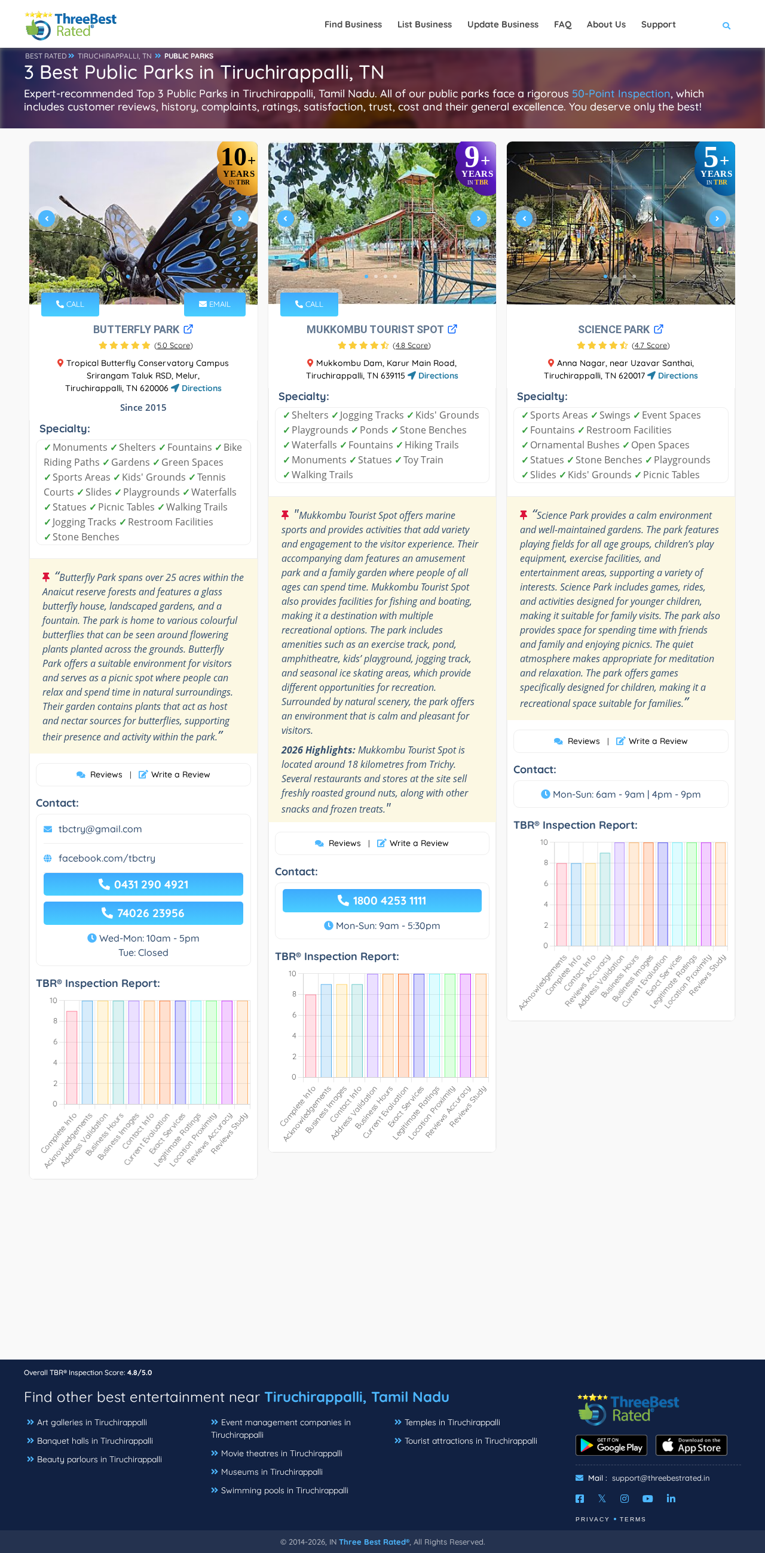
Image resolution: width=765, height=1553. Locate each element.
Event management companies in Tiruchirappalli (281, 1428)
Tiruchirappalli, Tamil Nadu (356, 1397)
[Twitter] (602, 1499)
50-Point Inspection (621, 93)
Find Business (353, 24)
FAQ (562, 24)
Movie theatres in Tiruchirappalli (281, 1453)
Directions (200, 388)
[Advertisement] (382, 1275)
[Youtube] (647, 1499)
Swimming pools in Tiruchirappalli (284, 1490)
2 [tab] (137, 276)
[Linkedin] (671, 1499)
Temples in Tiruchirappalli (452, 1422)
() (173, 345)
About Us (606, 24)
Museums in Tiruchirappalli (272, 1471)
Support (658, 24)
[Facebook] (580, 1499)
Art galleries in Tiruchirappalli (92, 1422)
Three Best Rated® (374, 1541)
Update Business (502, 24)
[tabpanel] (143, 223)
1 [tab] (128, 276)
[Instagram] (624, 1499)
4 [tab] (156, 276)
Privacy (593, 1519)
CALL (74, 304)
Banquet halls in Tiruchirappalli (95, 1440)
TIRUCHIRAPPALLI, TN (115, 55)
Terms (633, 1519)
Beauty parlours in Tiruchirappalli (99, 1459)
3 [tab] (147, 276)
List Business (424, 24)
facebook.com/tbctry (107, 858)
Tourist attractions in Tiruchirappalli (471, 1440)
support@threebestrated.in (661, 1478)
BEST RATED (46, 55)
